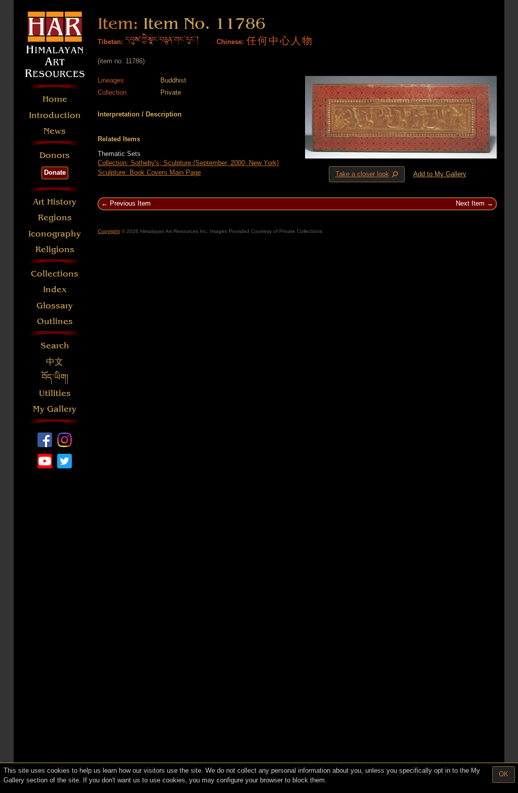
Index (55, 289)
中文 (54, 362)
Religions (54, 249)
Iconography (54, 234)
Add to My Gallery (439, 174)
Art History (54, 202)
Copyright (109, 231)
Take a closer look (367, 174)
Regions (55, 217)
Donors (54, 155)
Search (54, 345)
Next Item (470, 203)
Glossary (54, 305)
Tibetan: (110, 42)
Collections (54, 274)
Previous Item (130, 203)
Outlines (55, 321)
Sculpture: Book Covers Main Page (149, 172)
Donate (55, 172)
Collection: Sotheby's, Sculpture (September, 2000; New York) (188, 163)
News (55, 131)
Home (54, 99)
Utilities (55, 393)
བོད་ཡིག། (54, 377)
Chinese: (230, 42)
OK (503, 774)
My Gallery (54, 409)
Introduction (55, 115)
